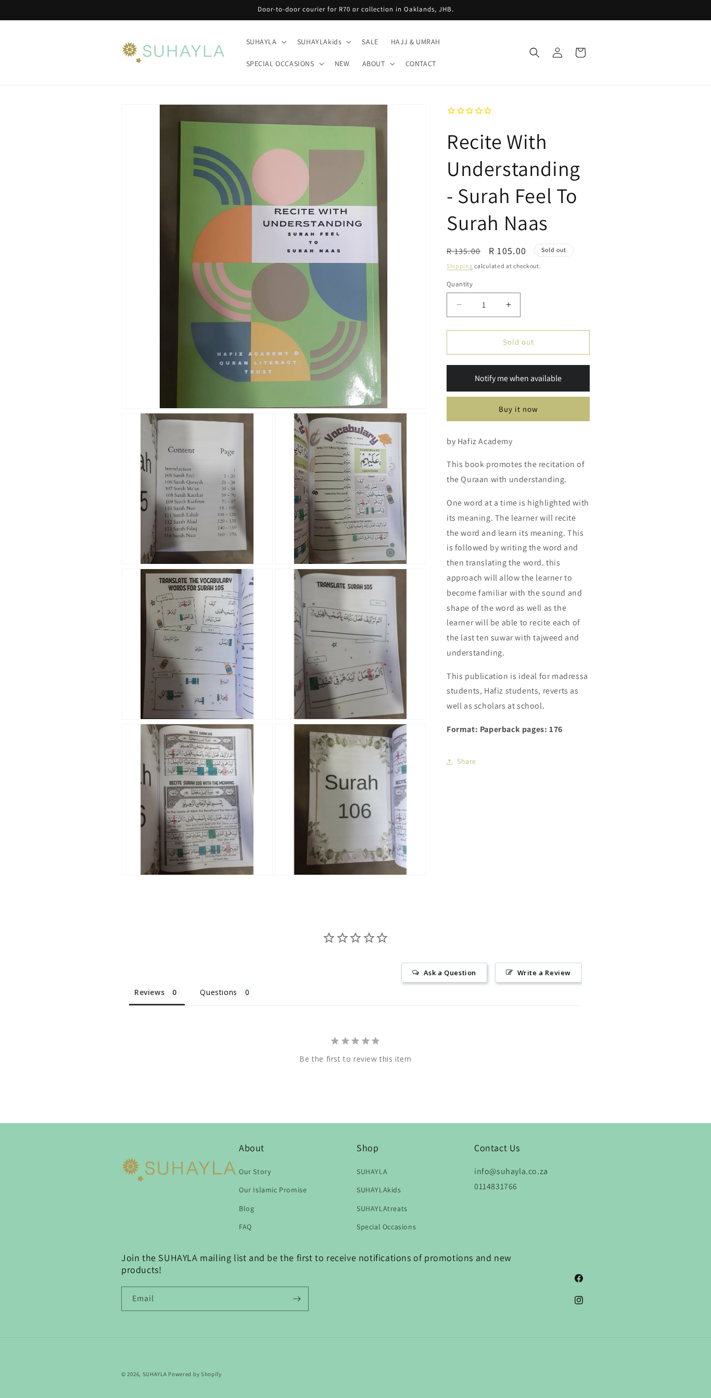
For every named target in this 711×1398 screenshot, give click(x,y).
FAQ (245, 1226)
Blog (246, 1208)
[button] (265, 42)
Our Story (255, 1171)
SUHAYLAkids (379, 1189)
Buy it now (518, 409)
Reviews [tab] (149, 992)
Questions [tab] (218, 992)
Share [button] (466, 761)
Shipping (460, 266)
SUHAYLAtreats (382, 1208)
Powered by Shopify (195, 1374)
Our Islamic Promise (273, 1189)
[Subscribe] (296, 1299)
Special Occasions (386, 1226)
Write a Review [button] (544, 972)
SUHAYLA (372, 1171)
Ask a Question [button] (450, 972)
